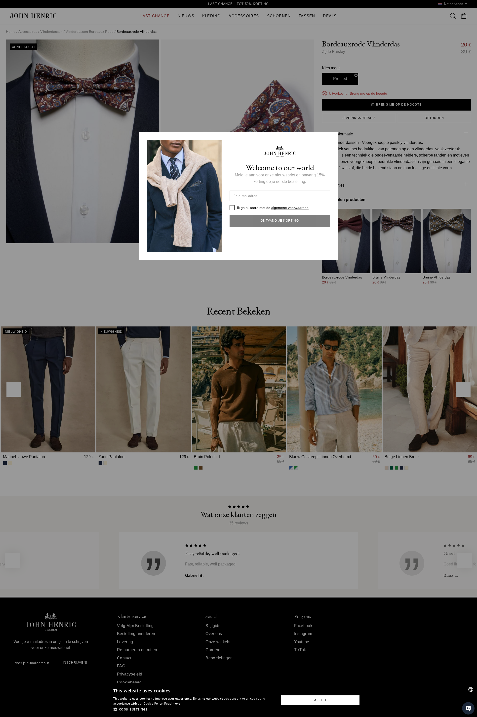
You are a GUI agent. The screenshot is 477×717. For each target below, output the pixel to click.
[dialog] (238, 700)
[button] (194, 709)
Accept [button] (320, 700)
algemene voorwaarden (290, 208)
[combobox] (470, 689)
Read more (172, 703)
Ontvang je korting (280, 220)
